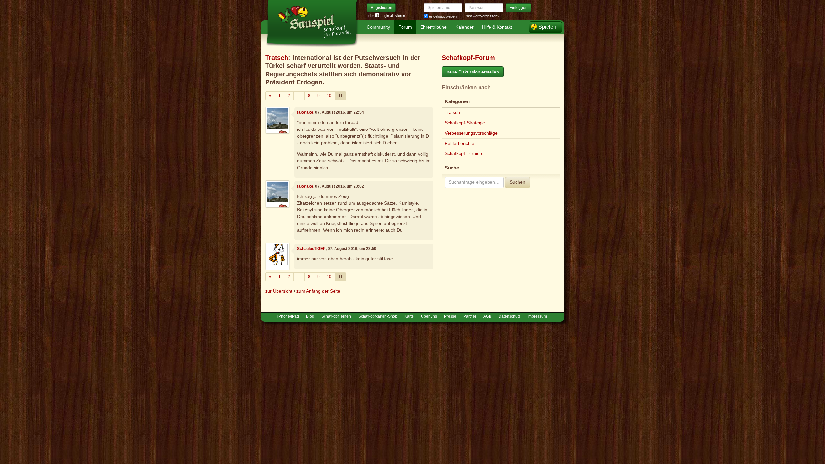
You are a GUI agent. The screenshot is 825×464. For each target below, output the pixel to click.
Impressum (537, 316)
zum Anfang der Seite (318, 291)
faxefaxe (305, 112)
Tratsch (276, 57)
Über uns (429, 316)
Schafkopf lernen (336, 316)
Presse (450, 316)
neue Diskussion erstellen (473, 71)
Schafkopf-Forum (468, 57)
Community (378, 27)
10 (329, 95)
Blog (310, 316)
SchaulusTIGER (311, 249)
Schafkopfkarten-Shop (377, 316)
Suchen (517, 182)
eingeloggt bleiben (442, 16)
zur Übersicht (278, 291)
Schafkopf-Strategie (465, 122)
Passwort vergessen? (482, 16)
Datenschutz (509, 316)
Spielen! (548, 27)
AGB (487, 316)
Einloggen (519, 7)
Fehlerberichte (459, 143)
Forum (405, 27)
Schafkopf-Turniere (464, 153)
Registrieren (381, 7)
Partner (469, 316)
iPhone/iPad (288, 316)
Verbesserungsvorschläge (471, 133)
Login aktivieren (393, 16)
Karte (409, 316)
